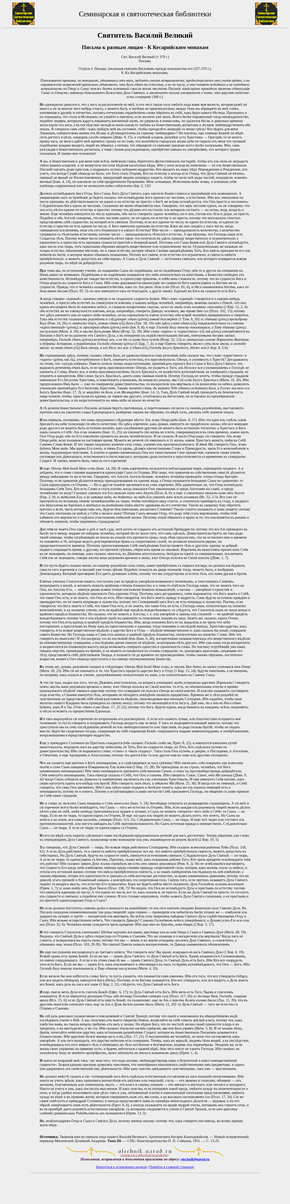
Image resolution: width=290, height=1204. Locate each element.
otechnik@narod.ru (195, 1159)
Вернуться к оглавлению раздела (121, 1167)
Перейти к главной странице (171, 1167)
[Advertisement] (20, 587)
